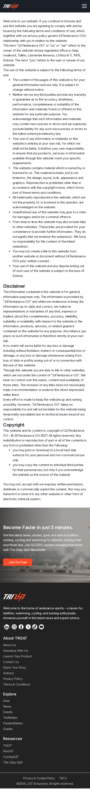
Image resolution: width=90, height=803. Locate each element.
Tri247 (7, 745)
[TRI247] (11, 6)
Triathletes (10, 718)
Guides (8, 729)
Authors (8, 673)
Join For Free (18, 562)
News (7, 706)
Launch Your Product (17, 656)
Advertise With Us (15, 651)
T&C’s (63, 778)
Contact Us (11, 662)
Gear (6, 701)
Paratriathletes (13, 723)
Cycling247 (11, 757)
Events (8, 712)
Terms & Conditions (16, 684)
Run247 (8, 751)
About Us (9, 645)
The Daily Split (12, 762)
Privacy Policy (13, 679)
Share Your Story (14, 667)
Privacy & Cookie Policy (39, 778)
